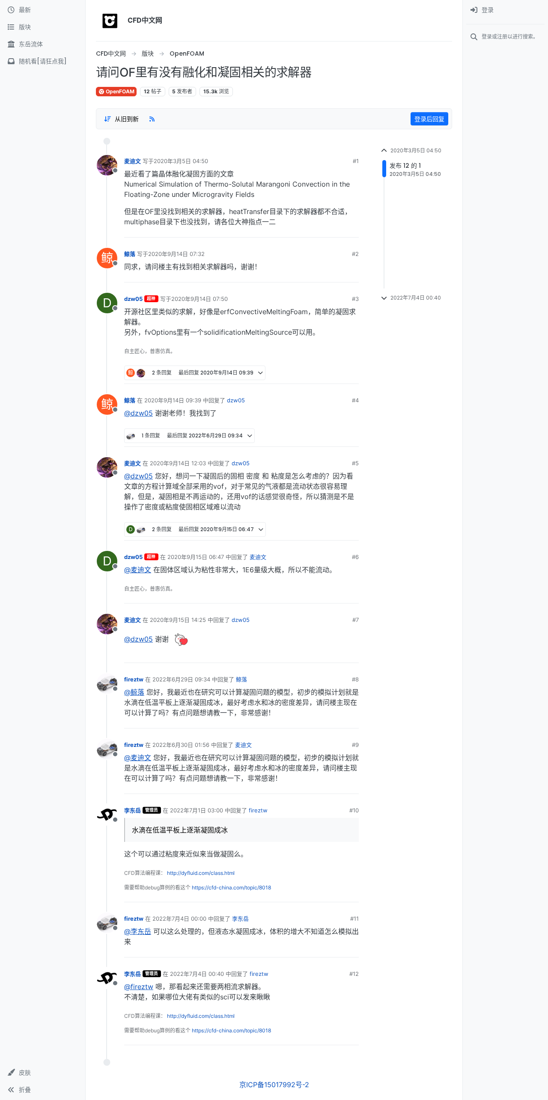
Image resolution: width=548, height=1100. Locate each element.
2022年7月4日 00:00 (179, 918)
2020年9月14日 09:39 (172, 400)
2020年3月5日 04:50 (181, 161)
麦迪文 (132, 161)
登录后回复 (429, 118)
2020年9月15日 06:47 (195, 556)
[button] (42, 1072)
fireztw (133, 679)
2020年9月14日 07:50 (199, 298)
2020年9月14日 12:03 (178, 463)
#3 (355, 298)
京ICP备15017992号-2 (274, 1084)
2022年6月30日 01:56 (180, 744)
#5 (355, 463)
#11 (354, 918)
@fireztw (138, 986)
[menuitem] (505, 10)
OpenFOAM (119, 91)
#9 (355, 744)
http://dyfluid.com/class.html (201, 873)
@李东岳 (137, 931)
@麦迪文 (137, 569)
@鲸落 (134, 692)
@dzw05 (138, 413)
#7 (355, 619)
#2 (355, 253)
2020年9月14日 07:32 (176, 253)
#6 (355, 556)
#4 (355, 400)
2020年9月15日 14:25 (178, 619)
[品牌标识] (110, 20)
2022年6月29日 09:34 (181, 679)
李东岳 (132, 810)
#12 (354, 973)
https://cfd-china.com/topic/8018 (231, 887)
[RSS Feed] (152, 118)
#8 (355, 679)
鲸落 (129, 253)
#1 (356, 161)
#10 (354, 810)
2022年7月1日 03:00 (196, 810)
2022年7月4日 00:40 (197, 973)
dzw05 (133, 298)
